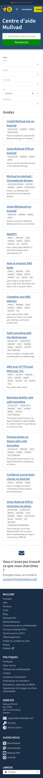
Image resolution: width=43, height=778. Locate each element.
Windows (19, 238)
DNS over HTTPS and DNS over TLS (20, 369)
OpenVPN (29, 184)
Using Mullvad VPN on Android (20, 151)
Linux (28, 238)
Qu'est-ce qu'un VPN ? (14, 633)
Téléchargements (11, 637)
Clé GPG (12, 723)
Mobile (31, 129)
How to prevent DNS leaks (19, 265)
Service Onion (15, 727)
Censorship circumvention (18, 525)
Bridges (11, 513)
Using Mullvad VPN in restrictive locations (20, 504)
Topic (5, 61)
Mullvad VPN (9, 617)
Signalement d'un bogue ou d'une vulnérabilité (20, 690)
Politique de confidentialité (16, 669)
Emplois (7, 648)
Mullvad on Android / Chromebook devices (20, 178)
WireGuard (12, 215)
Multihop (11, 522)
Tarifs (5, 610)
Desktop (11, 244)
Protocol (7, 99)
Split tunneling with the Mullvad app (19, 335)
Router (24, 244)
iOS (18, 244)
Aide (5, 602)
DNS (31, 277)
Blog (5, 614)
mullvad (11, 757)
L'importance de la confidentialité (20, 625)
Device (6, 70)
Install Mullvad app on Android (20, 123)
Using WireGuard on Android (19, 209)
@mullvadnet (13, 743)
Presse (6, 644)
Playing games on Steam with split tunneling (18, 441)
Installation (13, 132)
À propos (7, 598)
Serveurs (7, 606)
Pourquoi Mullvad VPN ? (15, 629)
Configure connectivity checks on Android (21, 477)
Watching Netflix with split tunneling (20, 400)
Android (23, 129)
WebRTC (12, 234)
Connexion (27, 9)
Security (19, 375)
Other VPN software (15, 184)
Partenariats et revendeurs (16, 680)
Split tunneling (14, 350)
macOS (27, 241)
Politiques (8, 661)
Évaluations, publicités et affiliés (19, 684)
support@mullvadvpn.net (20, 579)
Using (10, 160)
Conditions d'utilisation (14, 677)
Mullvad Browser (11, 621)
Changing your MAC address (19, 299)
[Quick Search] (17, 9)
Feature (6, 80)
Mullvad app (12, 129)
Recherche (21, 42)
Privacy (10, 238)
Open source (9, 665)
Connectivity (25, 341)
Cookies (7, 673)
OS (4, 90)
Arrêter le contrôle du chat (16, 640)
